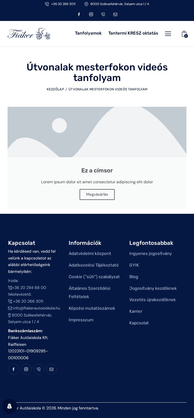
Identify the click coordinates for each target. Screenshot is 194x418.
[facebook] (79, 14)
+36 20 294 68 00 (29, 287)
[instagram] (91, 14)
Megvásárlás (97, 194)
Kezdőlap (55, 89)
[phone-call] (103, 14)
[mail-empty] (115, 14)
